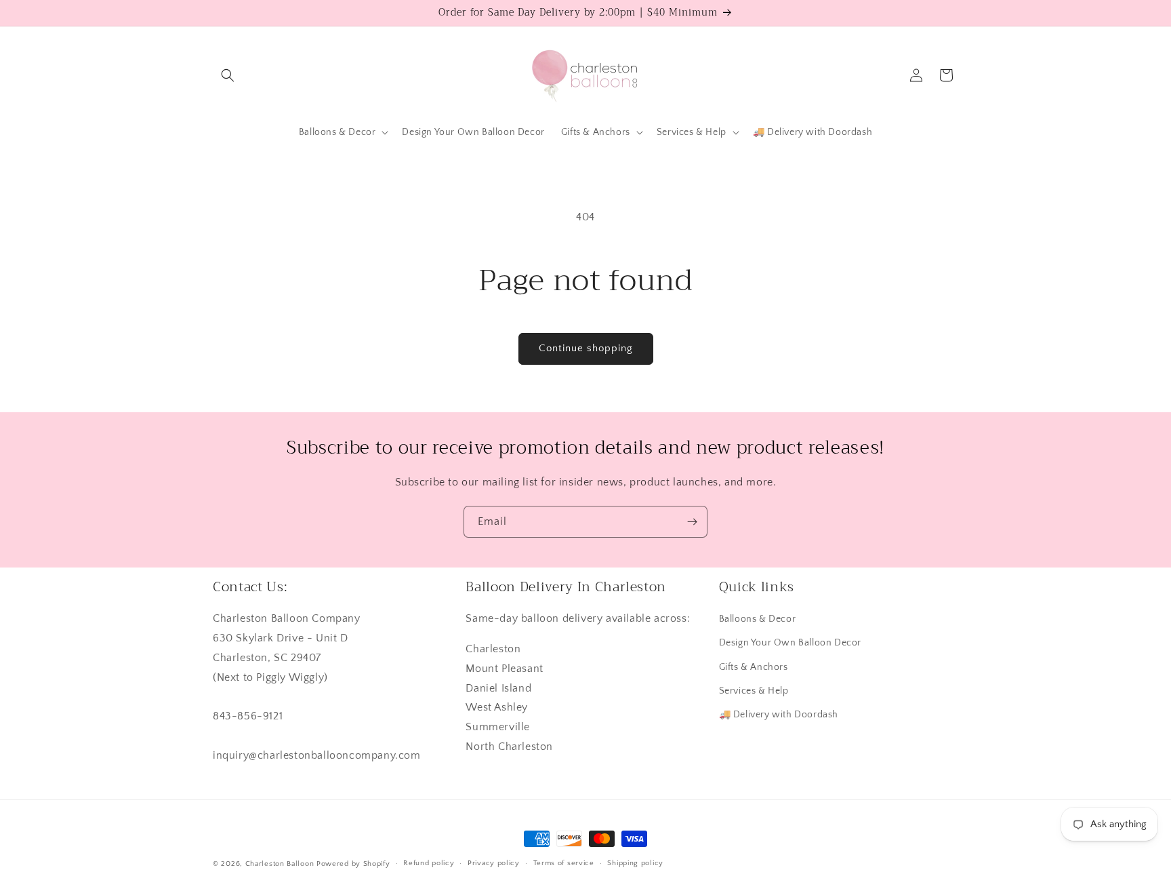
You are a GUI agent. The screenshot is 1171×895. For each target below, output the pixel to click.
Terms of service (563, 863)
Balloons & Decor (757, 619)
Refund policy (428, 863)
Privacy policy (494, 863)
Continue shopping (586, 348)
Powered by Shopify (353, 864)
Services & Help (754, 690)
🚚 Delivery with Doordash (778, 714)
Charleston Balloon (279, 864)
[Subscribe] (692, 522)
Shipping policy (635, 863)
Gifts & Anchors (753, 667)
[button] (228, 75)
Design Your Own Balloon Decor (790, 642)
